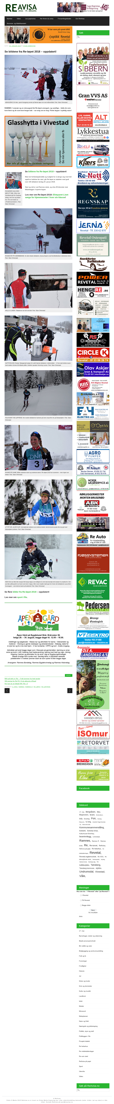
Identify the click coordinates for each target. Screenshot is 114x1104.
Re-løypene (45, 686)
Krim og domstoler (85, 986)
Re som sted (83, 1056)
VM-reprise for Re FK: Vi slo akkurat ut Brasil (20, 681)
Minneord (82, 1011)
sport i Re (22, 597)
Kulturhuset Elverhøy (86, 833)
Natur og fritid (84, 1021)
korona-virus (92, 831)
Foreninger (83, 961)
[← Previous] (7, 690)
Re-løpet (37, 686)
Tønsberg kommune (86, 868)
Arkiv (80, 916)
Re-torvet (93, 845)
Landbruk (82, 996)
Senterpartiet (96, 859)
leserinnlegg (85, 836)
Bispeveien (83, 815)
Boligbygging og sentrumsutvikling (91, 951)
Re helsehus (96, 849)
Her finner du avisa (46, 19)
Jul (80, 824)
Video (19, 19)
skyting (103, 859)
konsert (82, 831)
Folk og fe (82, 956)
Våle (82, 875)
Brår (80, 819)
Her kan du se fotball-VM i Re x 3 (16, 684)
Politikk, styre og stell (86, 1031)
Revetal (95, 852)
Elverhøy (87, 819)
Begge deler (86, 905)
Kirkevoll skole (86, 824)
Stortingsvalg (91, 862)
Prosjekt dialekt (84, 1041)
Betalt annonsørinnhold (87, 941)
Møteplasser (83, 1016)
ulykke (98, 868)
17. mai (81, 812)
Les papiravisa (30, 19)
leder (81, 1001)
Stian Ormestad (29, 46)
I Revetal (85, 895)
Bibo (98, 812)
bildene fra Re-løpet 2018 (41, 171)
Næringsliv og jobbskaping (88, 1026)
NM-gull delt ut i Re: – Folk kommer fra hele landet (22, 679)
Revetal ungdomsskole (87, 857)
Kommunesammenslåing (91, 827)
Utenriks (82, 1071)
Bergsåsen (90, 812)
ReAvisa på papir (84, 849)
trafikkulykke (84, 865)
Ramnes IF (29, 686)
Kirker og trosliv (84, 981)
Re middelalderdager (86, 1051)
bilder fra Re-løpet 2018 (24, 592)
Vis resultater (93, 912)
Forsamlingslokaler (64, 19)
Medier (81, 1006)
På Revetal (86, 900)
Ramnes (21, 686)
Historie (81, 971)
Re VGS (100, 857)
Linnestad (96, 837)
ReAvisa (102, 846)
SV (97, 862)
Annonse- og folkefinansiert (16, 23)
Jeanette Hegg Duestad (98, 822)
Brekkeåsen (99, 815)
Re (86, 845)
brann (92, 815)
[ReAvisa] (21, 12)
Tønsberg (95, 865)
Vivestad (99, 871)
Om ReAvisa (80, 19)
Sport (68, 675)
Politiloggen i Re (84, 1036)
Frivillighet (82, 966)
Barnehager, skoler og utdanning (90, 936)
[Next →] (69, 690)
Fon (93, 818)
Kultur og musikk (85, 991)
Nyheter (9, 19)
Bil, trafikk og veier (85, 946)
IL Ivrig (15, 686)
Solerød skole (83, 862)
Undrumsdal (86, 871)
